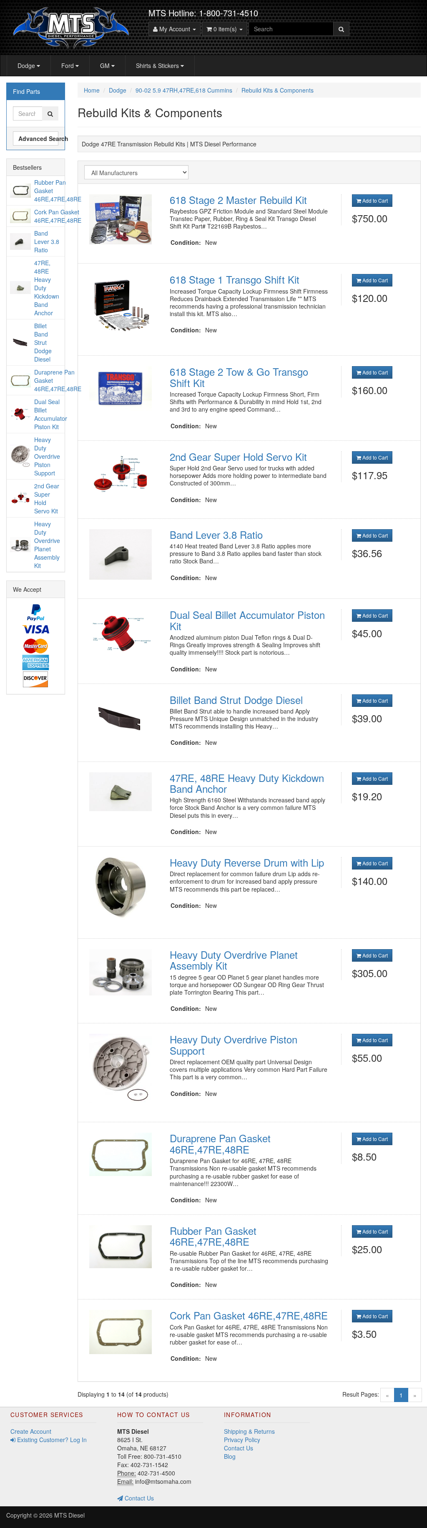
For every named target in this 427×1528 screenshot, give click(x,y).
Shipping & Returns (249, 1431)
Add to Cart (374, 200)
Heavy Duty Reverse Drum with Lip (247, 862)
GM (105, 65)
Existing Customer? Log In (51, 1439)
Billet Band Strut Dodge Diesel (236, 699)
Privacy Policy (242, 1439)
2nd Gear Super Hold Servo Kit (238, 456)
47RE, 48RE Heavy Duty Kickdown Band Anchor (247, 783)
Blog (230, 1456)
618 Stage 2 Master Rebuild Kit (238, 199)
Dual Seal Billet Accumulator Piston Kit (247, 620)
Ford (68, 65)
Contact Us (138, 1498)
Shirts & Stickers (158, 65)
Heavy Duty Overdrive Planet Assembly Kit (234, 960)
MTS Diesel (69, 1515)
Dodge (27, 65)
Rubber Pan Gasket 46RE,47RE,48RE (213, 1236)
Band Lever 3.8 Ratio (216, 534)
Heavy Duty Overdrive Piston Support (233, 1044)
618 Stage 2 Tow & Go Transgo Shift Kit (239, 377)
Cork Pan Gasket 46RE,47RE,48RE (249, 1315)
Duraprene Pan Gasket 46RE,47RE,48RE (220, 1143)
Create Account (30, 1431)
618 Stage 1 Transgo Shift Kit (234, 279)
